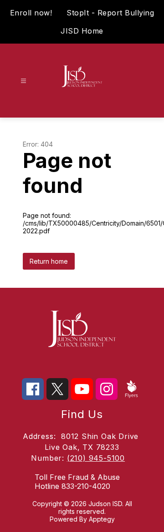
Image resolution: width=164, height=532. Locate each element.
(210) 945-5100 (96, 458)
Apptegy (102, 519)
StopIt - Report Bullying (110, 12)
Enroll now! (31, 12)
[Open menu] (23, 81)
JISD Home (82, 30)
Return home (49, 261)
